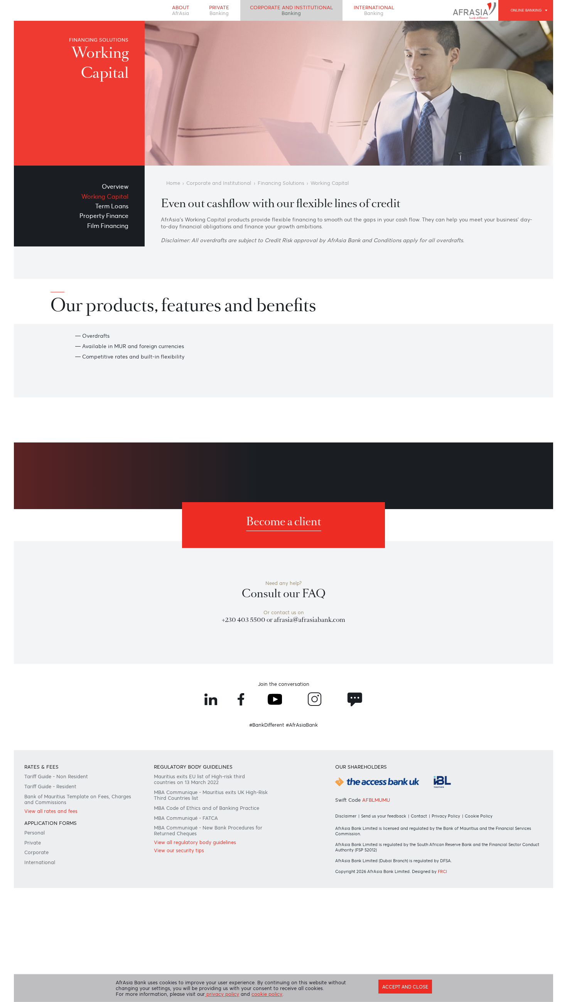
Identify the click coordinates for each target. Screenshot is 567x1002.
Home (174, 185)
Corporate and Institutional (292, 12)
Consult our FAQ (283, 636)
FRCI (447, 941)
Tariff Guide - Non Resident (62, 837)
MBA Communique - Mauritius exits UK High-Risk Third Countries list (204, 860)
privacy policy (229, 994)
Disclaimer (346, 882)
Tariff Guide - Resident (56, 849)
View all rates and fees (56, 878)
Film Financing (106, 233)
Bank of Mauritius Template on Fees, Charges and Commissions (73, 864)
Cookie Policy (486, 882)
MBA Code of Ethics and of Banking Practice (211, 874)
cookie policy (276, 994)
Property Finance (102, 222)
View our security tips (182, 924)
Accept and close (400, 985)
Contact (424, 882)
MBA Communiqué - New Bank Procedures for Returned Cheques (209, 901)
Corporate (40, 926)
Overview (115, 188)
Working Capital (103, 199)
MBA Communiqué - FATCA (190, 886)
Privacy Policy (452, 882)
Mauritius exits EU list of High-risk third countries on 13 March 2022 (204, 841)
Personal (38, 903)
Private (215, 12)
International (380, 12)
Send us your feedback (386, 882)
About (173, 12)
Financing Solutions (289, 185)
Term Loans (111, 210)
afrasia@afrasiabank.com (312, 665)
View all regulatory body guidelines (200, 915)
